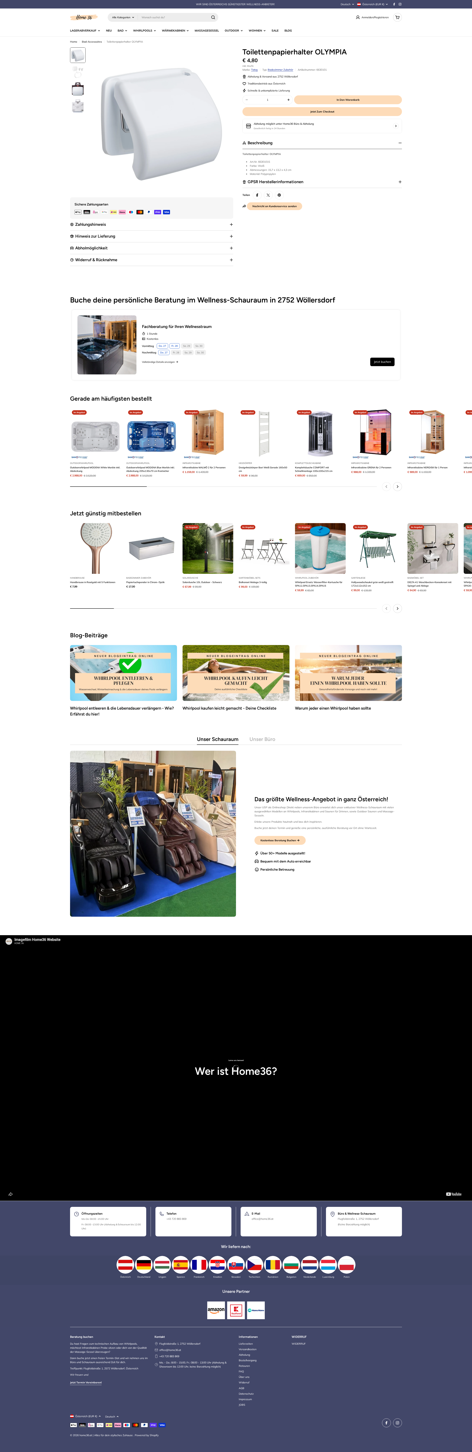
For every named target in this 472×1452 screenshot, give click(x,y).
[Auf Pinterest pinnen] (279, 195)
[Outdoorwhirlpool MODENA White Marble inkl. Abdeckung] (95, 433)
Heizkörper (245, 463)
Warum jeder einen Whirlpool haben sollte (333, 708)
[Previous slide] (386, 486)
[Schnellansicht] (115, 416)
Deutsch (345, 4)
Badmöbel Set (415, 578)
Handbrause (77, 578)
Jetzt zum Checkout (322, 111)
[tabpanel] (236, 834)
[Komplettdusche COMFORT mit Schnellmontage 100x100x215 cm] (320, 433)
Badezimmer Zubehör (280, 69)
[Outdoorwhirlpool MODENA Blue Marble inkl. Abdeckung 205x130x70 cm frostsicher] (151, 433)
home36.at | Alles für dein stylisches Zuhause (106, 1435)
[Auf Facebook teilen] (257, 195)
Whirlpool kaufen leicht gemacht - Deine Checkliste (229, 708)
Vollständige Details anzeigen (158, 361)
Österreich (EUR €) (373, 4)
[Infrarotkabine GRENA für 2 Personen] (376, 433)
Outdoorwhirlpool (81, 463)
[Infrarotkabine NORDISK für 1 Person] (432, 433)
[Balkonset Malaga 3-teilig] (264, 548)
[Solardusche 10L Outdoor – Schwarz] (208, 548)
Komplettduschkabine (308, 463)
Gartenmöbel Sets (249, 578)
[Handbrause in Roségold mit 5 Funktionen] (95, 548)
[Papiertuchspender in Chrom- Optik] (151, 548)
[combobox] (163, 17)
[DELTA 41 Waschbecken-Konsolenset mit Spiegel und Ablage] (432, 548)
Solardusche (190, 578)
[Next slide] (397, 486)
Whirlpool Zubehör (307, 578)
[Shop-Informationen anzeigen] (396, 126)
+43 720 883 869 (169, 1356)
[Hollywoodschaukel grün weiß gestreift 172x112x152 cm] (376, 548)
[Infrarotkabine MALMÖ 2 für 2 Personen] (208, 433)
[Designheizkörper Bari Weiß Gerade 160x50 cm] (264, 433)
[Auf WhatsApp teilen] (268, 195)
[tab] (217, 740)
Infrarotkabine (192, 463)
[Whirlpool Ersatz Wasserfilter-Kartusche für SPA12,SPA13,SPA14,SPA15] (320, 548)
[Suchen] (213, 17)
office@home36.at (170, 1350)
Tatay (254, 69)
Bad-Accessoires (92, 41)
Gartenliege (358, 578)
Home (73, 41)
